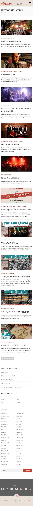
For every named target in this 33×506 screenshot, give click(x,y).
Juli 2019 (3, 440)
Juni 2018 (18, 443)
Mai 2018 (3, 445)
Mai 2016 (18, 456)
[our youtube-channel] (12, 489)
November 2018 (5, 443)
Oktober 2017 (19, 445)
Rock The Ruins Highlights (11, 41)
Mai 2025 (18, 419)
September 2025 (5, 416)
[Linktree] (26, 489)
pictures (20, 71)
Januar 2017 (19, 451)
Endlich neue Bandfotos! (10, 144)
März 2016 (19, 459)
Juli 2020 (3, 432)
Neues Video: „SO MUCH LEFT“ (13, 345)
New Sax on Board (8, 75)
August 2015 (4, 464)
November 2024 (5, 424)
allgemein (4, 71)
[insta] (7, 489)
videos (12, 38)
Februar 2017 (4, 451)
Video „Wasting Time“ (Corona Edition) (15, 276)
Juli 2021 (18, 427)
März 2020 (3, 435)
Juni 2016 (3, 456)
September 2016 (5, 453)
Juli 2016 (18, 453)
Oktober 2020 (19, 429)
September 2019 (5, 437)
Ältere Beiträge (7, 358)
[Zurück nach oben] (17, 496)
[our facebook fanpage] (2, 489)
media (7, 38)
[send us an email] (21, 489)
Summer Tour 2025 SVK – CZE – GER (11, 387)
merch (17, 399)
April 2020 (19, 432)
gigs (2, 38)
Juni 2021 (3, 429)
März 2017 (19, 448)
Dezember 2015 (20, 461)
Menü (30, 3)
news (15, 71)
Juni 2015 (18, 464)
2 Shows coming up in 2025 (8, 376)
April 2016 (4, 459)
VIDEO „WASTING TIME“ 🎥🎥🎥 (15, 312)
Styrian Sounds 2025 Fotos (10, 178)
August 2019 (19, 437)
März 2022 (3, 427)
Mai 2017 (3, 448)
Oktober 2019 (19, 435)
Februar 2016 (4, 461)
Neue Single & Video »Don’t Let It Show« (16, 210)
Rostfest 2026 (4, 372)
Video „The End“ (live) (9, 243)
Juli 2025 (3, 419)
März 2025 (19, 421)
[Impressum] (30, 489)
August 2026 (4, 413)
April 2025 (4, 421)
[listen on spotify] (16, 489)
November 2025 (20, 413)
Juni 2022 (18, 424)
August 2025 (19, 416)
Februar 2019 (19, 440)
